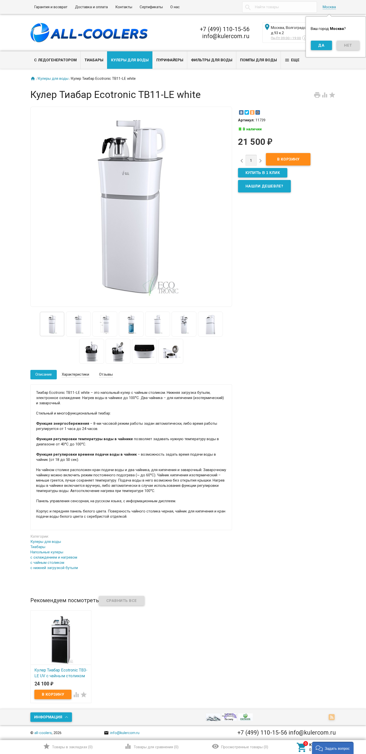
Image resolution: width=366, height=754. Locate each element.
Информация (48, 717)
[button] (333, 748)
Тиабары (93, 60)
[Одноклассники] (252, 112)
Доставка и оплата (91, 7)
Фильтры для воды (211, 60)
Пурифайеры (169, 60)
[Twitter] (246, 112)
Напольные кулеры (46, 552)
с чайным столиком (47, 562)
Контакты (123, 7)
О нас (175, 7)
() (68, 746)
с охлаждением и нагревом (53, 557)
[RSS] (332, 717)
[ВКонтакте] (241, 112)
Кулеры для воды (130, 60)
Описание (43, 374)
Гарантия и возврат (50, 7)
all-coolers (43, 733)
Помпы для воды (258, 60)
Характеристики (75, 374)
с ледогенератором (55, 60)
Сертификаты (151, 7)
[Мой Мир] (257, 112)
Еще (292, 60)
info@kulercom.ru (121, 733)
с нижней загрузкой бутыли (54, 568)
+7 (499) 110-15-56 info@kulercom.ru (224, 33)
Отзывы (106, 374)
